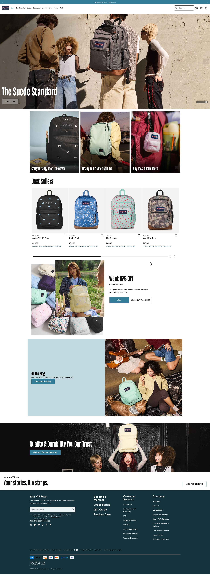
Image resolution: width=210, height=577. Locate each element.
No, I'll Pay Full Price (140, 300)
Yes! (119, 300)
